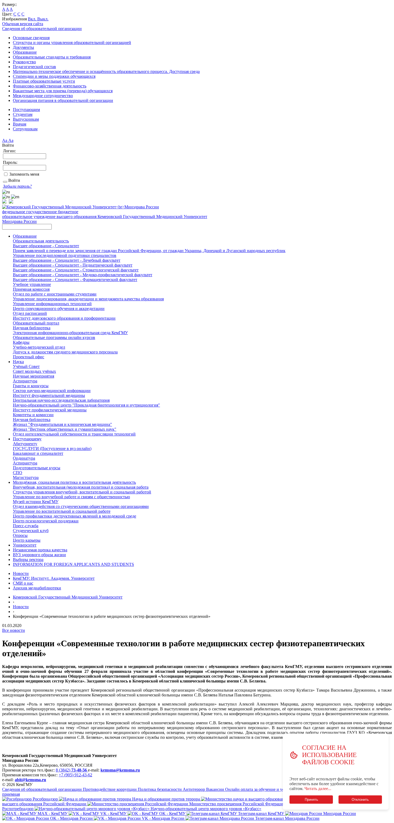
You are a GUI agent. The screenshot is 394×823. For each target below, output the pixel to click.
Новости (21, 573)
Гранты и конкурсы (31, 385)
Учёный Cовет (26, 366)
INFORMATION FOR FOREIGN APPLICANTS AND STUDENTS (73, 564)
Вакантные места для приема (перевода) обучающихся (63, 90)
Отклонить (360, 800)
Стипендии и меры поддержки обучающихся (54, 76)
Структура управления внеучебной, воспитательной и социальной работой (82, 492)
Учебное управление (32, 284)
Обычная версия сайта (22, 23)
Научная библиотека (31, 328)
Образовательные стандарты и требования (52, 57)
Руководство (24, 62)
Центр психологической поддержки (46, 521)
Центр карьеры (26, 540)
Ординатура (24, 458)
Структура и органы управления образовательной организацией (72, 42)
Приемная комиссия (31, 289)
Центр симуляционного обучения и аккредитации (59, 308)
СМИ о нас (23, 583)
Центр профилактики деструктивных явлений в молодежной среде (74, 516)
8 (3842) (71, 770)
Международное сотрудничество (43, 95)
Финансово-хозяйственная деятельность (49, 86)
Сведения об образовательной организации (42, 28)
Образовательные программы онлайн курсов (54, 337)
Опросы (20, 535)
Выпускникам (26, 119)
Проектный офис (28, 357)
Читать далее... (317, 788)
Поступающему (27, 439)
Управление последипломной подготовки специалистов (64, 255)
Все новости (13, 630)
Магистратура (26, 477)
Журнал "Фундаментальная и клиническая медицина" (62, 424)
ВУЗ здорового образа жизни (39, 554)
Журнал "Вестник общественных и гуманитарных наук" (64, 429)
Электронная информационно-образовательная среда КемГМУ (70, 332)
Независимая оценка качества (40, 550)
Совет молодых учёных (34, 371)
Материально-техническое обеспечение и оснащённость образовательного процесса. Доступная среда (106, 71)
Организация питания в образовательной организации (63, 100)
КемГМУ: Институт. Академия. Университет (54, 578)
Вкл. (32, 19)
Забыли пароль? (17, 186)
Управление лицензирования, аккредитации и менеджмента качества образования (88, 299)
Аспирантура (25, 381)
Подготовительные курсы (36, 468)
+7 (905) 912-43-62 (75, 775)
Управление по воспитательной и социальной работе (61, 511)
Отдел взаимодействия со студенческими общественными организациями (81, 506)
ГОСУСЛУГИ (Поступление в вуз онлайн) (52, 448)
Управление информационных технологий (52, 303)
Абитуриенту (25, 443)
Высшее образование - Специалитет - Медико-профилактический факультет (82, 274)
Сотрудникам (25, 129)
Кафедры (21, 342)
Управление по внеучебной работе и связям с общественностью (71, 496)
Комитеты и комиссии (33, 414)
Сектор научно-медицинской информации (52, 390)
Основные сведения (31, 37)
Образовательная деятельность (41, 241)
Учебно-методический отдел (39, 347)
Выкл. (43, 19)
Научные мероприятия (33, 376)
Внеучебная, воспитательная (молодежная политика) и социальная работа (80, 487)
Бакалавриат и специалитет (38, 453)
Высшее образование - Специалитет (46, 245)
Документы (23, 47)
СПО (17, 472)
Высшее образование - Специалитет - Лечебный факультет (66, 260)
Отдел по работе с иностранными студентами (54, 294)
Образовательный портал (36, 323)
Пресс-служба (25, 525)
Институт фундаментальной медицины (49, 395)
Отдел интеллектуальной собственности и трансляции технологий (74, 434)
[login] (5, 182)
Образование (25, 52)
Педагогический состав (34, 66)
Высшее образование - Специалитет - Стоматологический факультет (76, 270)
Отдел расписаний (30, 313)
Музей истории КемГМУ (35, 501)
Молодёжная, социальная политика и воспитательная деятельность (74, 482)
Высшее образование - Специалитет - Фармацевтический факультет (75, 279)
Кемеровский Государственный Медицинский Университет (67, 597)
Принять (311, 800)
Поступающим (26, 109)
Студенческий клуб (31, 530)
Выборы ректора (28, 559)
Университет (24, 545)
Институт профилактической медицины (50, 410)
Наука (18, 361)
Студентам (22, 114)
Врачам (19, 124)
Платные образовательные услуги (44, 81)
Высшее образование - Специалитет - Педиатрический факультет (72, 265)
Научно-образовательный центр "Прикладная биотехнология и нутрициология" (86, 405)
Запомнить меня (24, 174)
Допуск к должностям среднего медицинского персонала (65, 352)
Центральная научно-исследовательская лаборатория (61, 400)
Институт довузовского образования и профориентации (64, 318)
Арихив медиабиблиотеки (37, 588)
